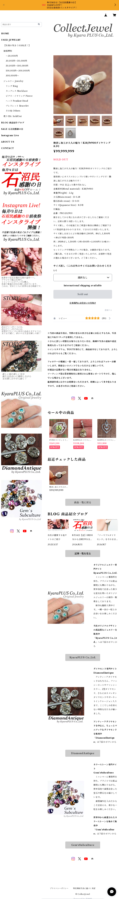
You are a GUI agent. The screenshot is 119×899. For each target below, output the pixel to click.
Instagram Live (10, 135)
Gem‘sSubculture (82, 845)
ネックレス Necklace (17, 91)
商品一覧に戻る (82, 502)
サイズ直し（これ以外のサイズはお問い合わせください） (82, 268)
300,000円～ (12, 75)
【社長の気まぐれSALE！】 (17, 45)
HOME (5, 33)
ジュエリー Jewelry (13, 81)
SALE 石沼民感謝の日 (12, 129)
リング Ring (12, 86)
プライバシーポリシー (59, 888)
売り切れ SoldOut (12, 116)
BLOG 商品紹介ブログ (12, 122)
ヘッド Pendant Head (17, 101)
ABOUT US (7, 142)
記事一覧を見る (83, 553)
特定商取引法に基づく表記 (84, 888)
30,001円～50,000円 (16, 61)
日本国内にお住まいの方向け (83, 303)
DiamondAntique (82, 753)
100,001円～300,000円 (18, 70)
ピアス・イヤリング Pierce (19, 96)
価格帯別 (7, 51)
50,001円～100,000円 (17, 65)
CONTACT (7, 148)
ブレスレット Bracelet (17, 106)
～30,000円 (12, 56)
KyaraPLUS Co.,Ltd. (83, 657)
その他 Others (13, 110)
